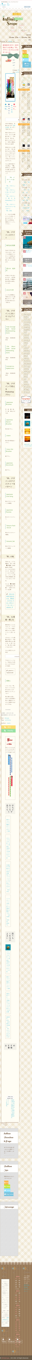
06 (19, 1297)
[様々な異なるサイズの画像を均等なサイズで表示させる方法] (28, 119)
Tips (26, 90)
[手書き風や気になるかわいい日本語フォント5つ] (23, 84)
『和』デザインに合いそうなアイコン (10, 192)
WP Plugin (26, 389)
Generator (26, 340)
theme (25, 376)
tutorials (26, 384)
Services (24, 208)
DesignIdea (26, 329)
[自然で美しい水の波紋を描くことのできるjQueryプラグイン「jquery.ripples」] (28, 145)
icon (25, 345)
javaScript (26, 353)
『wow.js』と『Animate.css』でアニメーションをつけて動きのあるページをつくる (28, 98)
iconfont (26, 348)
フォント (21, 27)
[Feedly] (18, 19)
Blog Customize (27, 314)
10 (19, 1330)
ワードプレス (22, 24)
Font (21, 90)
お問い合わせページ (5, 1319)
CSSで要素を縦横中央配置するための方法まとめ (23, 127)
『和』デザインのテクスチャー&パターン (10, 206)
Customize (26, 324)
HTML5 (25, 342)
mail (8, 5)
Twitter (8, 1190)
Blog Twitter (9, 1194)
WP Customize (27, 387)
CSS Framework (27, 322)
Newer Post (10, 1098)
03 (16, 1309)
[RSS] (17, 15)
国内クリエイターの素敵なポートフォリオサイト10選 (23, 155)
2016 (17, 1276)
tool (25, 379)
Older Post (10, 1096)
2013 (17, 1320)
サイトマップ (13, 31)
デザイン (12, 27)
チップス (12, 24)
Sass (28, 366)
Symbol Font (27, 371)
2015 (17, 1291)
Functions (26, 337)
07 (16, 1299)
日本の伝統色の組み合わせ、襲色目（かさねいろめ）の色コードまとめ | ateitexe (10, 600)
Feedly (8, 1186)
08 (19, 1299)
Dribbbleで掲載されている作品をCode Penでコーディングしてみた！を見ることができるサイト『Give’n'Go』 (8, 878)
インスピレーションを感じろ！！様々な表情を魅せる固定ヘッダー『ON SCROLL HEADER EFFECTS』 (8, 912)
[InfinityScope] (4, 20)
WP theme (26, 392)
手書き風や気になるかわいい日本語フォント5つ (23, 93)
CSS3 (28, 319)
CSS (25, 319)
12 (18, 1303)
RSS (7, 1182)
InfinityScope (5, 1358)
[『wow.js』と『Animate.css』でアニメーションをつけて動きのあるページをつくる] (28, 84)
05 (16, 1297)
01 (16, 1278)
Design (7, 718)
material (26, 358)
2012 (17, 1334)
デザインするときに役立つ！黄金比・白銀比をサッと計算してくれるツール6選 (8, 848)
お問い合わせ (24, 31)
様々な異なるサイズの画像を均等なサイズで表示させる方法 (28, 128)
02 (19, 1278)
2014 (17, 1305)
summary (18, 72)
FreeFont (26, 335)
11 (16, 1332)
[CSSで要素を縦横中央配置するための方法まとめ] (23, 119)
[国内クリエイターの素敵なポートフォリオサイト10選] (23, 145)
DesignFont (26, 327)
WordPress (27, 208)
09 (16, 1330)
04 (19, 1295)
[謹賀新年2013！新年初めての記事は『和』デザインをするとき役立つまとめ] (10, 87)
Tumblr (25, 381)
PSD (25, 366)
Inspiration (26, 350)
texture (25, 374)
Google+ (3, 5)
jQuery (25, 355)
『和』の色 (8, 210)
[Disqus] (9, 1233)
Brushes (26, 316)
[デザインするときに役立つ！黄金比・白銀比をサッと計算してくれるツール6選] (8, 947)
